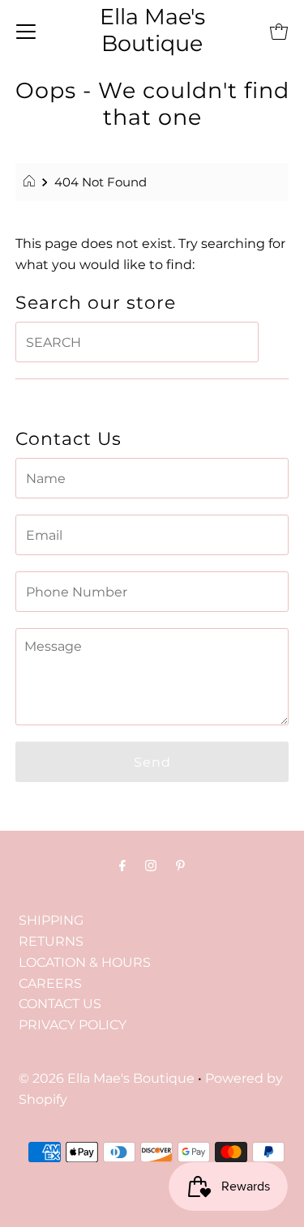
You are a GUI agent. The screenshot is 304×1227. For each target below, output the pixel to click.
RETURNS (51, 941)
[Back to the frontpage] (31, 182)
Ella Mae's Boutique (152, 30)
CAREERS (50, 983)
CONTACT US (60, 1003)
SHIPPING (51, 920)
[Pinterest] (180, 865)
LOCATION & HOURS (85, 962)
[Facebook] (122, 865)
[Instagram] (150, 865)
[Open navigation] (26, 31)
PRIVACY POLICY (72, 1024)
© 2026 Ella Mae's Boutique (107, 1078)
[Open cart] (279, 31)
